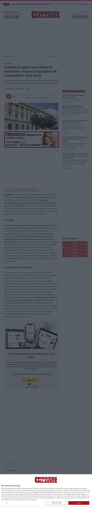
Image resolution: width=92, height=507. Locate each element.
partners (10, 488)
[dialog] (46, 490)
